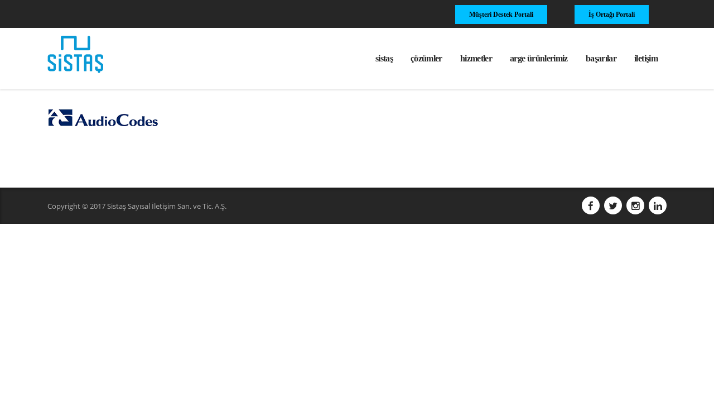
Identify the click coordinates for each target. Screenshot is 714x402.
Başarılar (601, 58)
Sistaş (384, 58)
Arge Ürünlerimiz (539, 58)
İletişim (646, 58)
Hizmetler (476, 58)
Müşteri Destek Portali (501, 14)
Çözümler (426, 58)
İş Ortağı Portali (611, 14)
